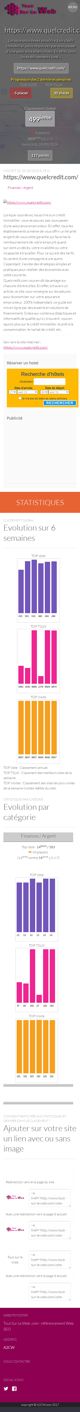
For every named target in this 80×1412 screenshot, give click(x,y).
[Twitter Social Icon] (7, 1389)
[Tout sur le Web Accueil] (40, 9)
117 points (40, 155)
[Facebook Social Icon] (15, 1389)
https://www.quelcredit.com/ (41, 68)
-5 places (20, 93)
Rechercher (59, 403)
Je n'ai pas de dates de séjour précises (44, 398)
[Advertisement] (43, 454)
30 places (61, 93)
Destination (26, 381)
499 (40, 118)
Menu (72, 7)
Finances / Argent (20, 187)
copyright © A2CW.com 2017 (40, 1404)
